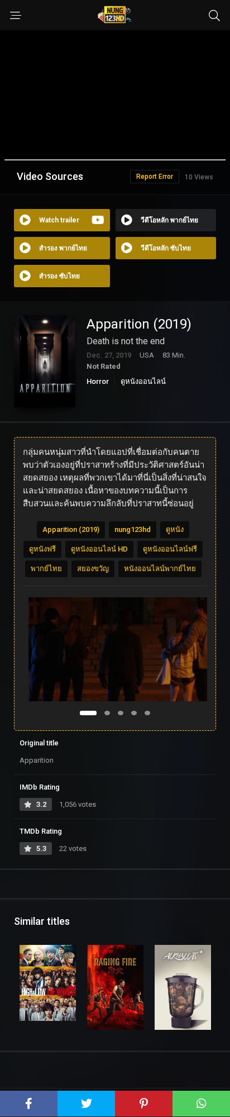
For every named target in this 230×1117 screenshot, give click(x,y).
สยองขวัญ (93, 568)
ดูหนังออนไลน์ (143, 381)
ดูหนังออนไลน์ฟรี (170, 549)
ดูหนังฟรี (42, 549)
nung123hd (132, 529)
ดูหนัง (175, 529)
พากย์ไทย (46, 568)
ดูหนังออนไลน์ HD (99, 549)
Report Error (154, 176)
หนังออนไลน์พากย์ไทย (160, 568)
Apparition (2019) (70, 529)
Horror (98, 381)
